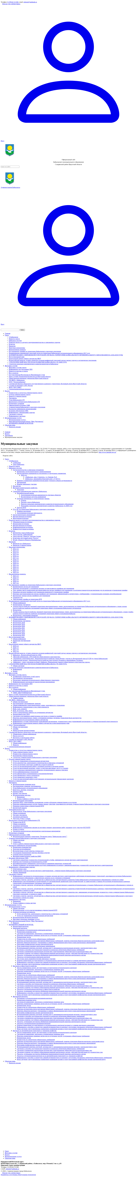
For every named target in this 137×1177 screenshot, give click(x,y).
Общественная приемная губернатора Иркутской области (28, 378)
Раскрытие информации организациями (22, 409)
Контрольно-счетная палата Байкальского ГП (24, 402)
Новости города (14, 339)
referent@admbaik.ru (30, 2)
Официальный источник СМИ (19, 405)
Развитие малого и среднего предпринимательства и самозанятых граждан (34, 342)
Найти (22, 330)
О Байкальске (13, 337)
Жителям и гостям (11, 366)
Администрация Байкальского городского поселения (27, 407)
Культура (12, 344)
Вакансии (12, 346)
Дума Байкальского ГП (17, 400)
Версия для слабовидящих (11, 4)
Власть (7, 391)
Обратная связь (10, 425)
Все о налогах (13, 373)
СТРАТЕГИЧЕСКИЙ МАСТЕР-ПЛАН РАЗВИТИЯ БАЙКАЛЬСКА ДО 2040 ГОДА (38, 362)
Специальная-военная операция (20, 389)
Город (7, 335)
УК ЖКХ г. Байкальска (17, 380)
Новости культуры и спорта (18, 371)
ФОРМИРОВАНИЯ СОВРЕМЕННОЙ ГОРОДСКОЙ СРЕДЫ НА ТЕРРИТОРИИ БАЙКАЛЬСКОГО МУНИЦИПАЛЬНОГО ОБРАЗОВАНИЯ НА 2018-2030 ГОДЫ (66, 355)
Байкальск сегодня (15, 340)
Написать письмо (15, 427)
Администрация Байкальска (10, 187)
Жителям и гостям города (17, 367)
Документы (13, 398)
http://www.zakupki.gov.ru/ (107, 452)
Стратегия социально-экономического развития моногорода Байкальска (33, 364)
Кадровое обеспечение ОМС (18, 411)
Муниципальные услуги (13, 418)
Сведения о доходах (15, 414)
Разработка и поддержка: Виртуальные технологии (18, 1175)
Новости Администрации (17, 396)
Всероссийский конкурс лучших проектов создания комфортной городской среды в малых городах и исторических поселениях (52, 360)
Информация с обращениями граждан (22, 412)
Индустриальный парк (16, 357)
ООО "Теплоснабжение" (17, 382)
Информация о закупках (17, 416)
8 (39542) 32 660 (12, 2)
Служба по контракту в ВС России (21, 385)
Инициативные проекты (17, 349)
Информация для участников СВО (20, 369)
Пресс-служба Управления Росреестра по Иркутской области (30, 376)
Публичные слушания (16, 403)
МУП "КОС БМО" (15, 387)
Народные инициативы (17, 348)
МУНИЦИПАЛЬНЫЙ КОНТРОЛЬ (21, 423)
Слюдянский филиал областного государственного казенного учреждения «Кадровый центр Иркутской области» (48, 384)
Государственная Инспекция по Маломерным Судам (27, 375)
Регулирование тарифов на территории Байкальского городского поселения (35, 351)
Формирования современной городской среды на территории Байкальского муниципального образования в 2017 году (49, 353)
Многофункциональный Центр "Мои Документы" (26, 421)
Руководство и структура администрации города (25, 393)
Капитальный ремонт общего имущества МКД (25, 358)
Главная (7, 333)
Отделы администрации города (19, 394)
